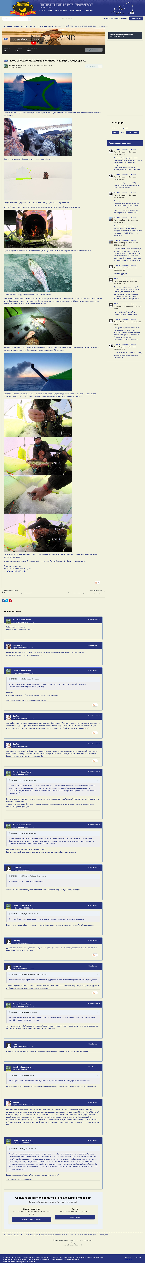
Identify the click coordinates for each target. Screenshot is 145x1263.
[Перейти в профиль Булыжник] (8, 868)
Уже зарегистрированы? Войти (114, 18)
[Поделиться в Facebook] (3, 600)
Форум (50, 10)
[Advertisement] (125, 79)
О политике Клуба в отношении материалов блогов (121, 35)
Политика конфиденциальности (65, 1240)
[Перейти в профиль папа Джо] (111, 267)
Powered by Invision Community (72, 1245)
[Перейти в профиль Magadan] (111, 151)
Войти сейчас (75, 1217)
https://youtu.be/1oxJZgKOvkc (15, 571)
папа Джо (122, 268)
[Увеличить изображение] (96, 582)
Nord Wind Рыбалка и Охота (27, 39)
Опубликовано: (23, 622)
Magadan (122, 152)
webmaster (128, 1259)
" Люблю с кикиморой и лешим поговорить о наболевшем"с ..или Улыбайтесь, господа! (126, 150)
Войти (115, 132)
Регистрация (136, 18)
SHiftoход (16, 941)
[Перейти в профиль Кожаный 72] (8, 646)
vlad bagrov (123, 220)
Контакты (89, 10)
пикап (15, 1044)
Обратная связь (86, 1240)
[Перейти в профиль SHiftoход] (8, 941)
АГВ (120, 306)
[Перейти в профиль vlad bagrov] (111, 219)
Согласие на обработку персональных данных (19, 1262)
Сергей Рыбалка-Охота (32, 65)
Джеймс (16, 716)
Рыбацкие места (61, 10)
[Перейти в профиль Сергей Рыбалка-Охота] (6, 66)
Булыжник (17, 868)
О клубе (42, 10)
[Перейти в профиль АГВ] (111, 305)
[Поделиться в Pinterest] (10, 600)
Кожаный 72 (17, 645)
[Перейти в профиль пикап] (8, 1045)
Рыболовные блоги (76, 10)
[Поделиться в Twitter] (6, 600)
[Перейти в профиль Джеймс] (8, 717)
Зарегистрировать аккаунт (31, 1219)
